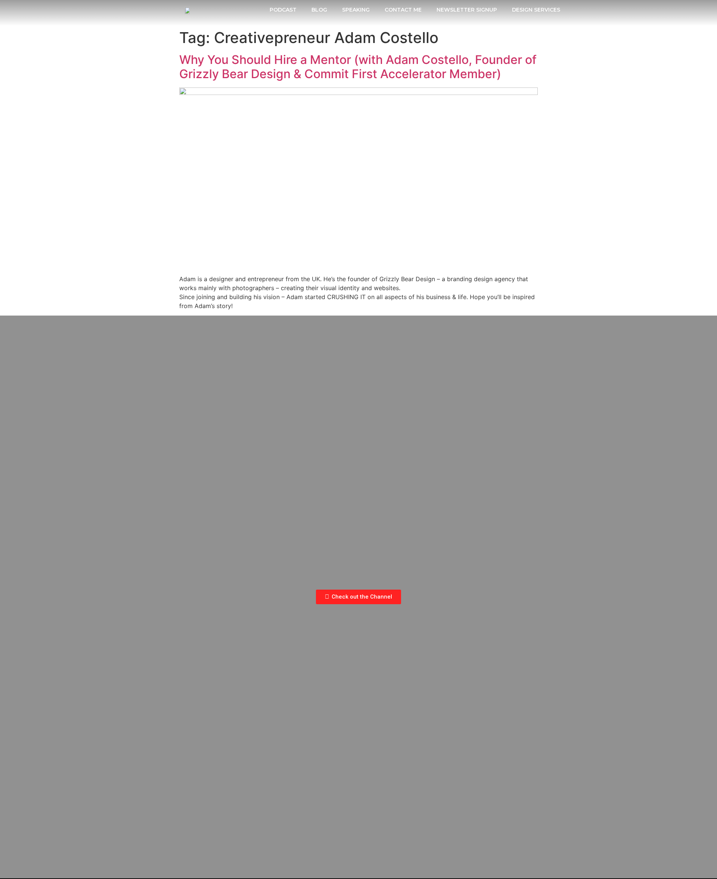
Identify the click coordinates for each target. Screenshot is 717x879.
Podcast (283, 9)
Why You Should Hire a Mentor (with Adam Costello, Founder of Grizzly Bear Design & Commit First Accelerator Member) (358, 66)
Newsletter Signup (467, 9)
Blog (319, 9)
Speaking (356, 9)
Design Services (536, 9)
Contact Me (403, 9)
